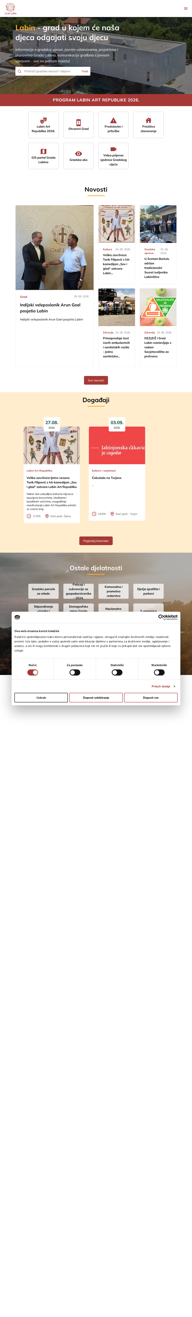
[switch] (75, 672)
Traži (85, 71)
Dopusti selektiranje (96, 697)
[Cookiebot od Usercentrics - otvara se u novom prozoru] (161, 617)
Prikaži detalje (161, 686)
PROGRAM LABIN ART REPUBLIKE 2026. (96, 100)
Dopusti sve (151, 697)
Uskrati (41, 697)
